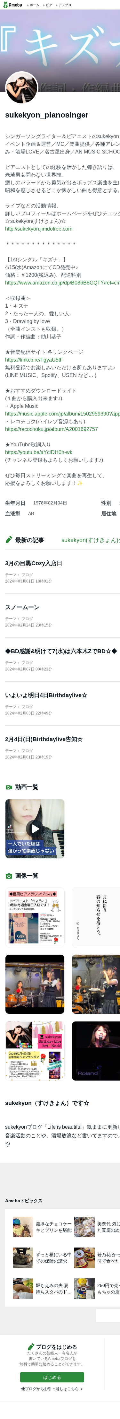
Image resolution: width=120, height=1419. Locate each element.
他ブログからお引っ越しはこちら (50, 1389)
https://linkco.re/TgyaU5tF (34, 360)
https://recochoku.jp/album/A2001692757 (51, 429)
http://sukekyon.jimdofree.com (38, 229)
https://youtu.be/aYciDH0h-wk (38, 452)
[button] (52, 1377)
